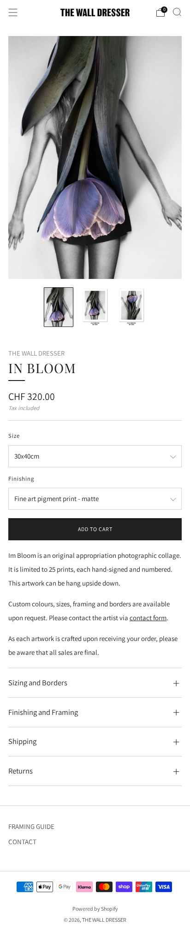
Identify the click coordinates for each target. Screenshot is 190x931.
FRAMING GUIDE (31, 826)
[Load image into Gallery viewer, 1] (58, 306)
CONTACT (22, 841)
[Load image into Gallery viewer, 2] (95, 306)
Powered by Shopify (95, 908)
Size (14, 436)
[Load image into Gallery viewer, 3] (131, 306)
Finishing (21, 479)
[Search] (177, 12)
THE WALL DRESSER (36, 353)
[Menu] (13, 12)
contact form (148, 617)
